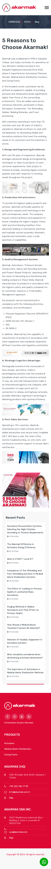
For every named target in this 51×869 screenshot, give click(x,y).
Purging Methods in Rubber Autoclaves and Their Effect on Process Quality (23, 610)
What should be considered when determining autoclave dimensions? (25, 656)
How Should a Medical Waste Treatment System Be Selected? (23, 626)
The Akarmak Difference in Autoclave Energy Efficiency (21, 546)
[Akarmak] (19, 8)
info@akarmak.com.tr (19, 792)
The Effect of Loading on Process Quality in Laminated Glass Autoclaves (24, 591)
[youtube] (22, 716)
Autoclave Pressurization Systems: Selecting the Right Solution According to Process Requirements (25, 529)
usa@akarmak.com (18, 832)
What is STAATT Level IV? (20, 559)
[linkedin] (29, 716)
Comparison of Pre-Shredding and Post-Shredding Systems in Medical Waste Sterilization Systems (25, 573)
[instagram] (14, 716)
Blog (37, 22)
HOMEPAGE (14, 22)
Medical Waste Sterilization (17, 749)
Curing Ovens (10, 754)
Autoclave (9, 743)
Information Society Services (18, 722)
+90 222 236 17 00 (18, 786)
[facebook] (7, 716)
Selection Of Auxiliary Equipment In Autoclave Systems (24, 641)
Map (11, 798)
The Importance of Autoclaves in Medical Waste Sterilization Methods (25, 671)
